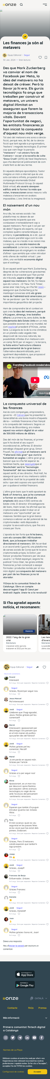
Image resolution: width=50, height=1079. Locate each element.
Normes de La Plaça (12, 1050)
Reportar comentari (38, 683)
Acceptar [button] (37, 1072)
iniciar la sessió (16, 945)
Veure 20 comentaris (12, 674)
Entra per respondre (24, 683)
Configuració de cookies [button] (13, 1072)
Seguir (27, 55)
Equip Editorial (14, 55)
